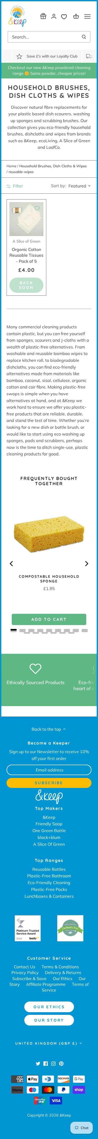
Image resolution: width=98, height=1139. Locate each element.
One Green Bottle (49, 830)
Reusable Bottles (49, 869)
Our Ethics (62, 978)
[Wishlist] (65, 16)
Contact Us (24, 966)
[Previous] (12, 563)
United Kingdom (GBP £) (46, 1043)
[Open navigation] (87, 16)
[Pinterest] (61, 1063)
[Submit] (84, 37)
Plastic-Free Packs (49, 889)
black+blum (49, 837)
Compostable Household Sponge (49, 578)
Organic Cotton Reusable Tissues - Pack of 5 (26, 251)
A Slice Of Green (49, 844)
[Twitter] (38, 1063)
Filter (17, 185)
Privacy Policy (25, 972)
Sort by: (58, 186)
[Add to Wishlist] (37, 208)
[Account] (54, 16)
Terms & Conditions (60, 966)
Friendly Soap (49, 823)
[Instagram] (53, 1063)
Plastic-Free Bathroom (49, 875)
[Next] (86, 563)
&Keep (49, 817)
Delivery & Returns (63, 972)
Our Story (49, 1020)
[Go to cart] (77, 16)
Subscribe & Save (29, 978)
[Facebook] (45, 1063)
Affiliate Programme (46, 984)
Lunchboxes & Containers (49, 896)
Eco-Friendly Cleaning (49, 882)
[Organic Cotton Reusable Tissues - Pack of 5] (26, 219)
